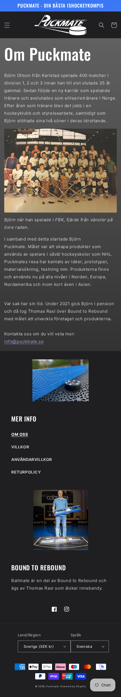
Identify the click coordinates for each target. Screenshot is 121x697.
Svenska (84, 646)
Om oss (19, 434)
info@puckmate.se (24, 341)
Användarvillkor (31, 459)
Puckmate (52, 686)
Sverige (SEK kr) (39, 646)
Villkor (20, 446)
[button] (7, 25)
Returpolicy (26, 472)
